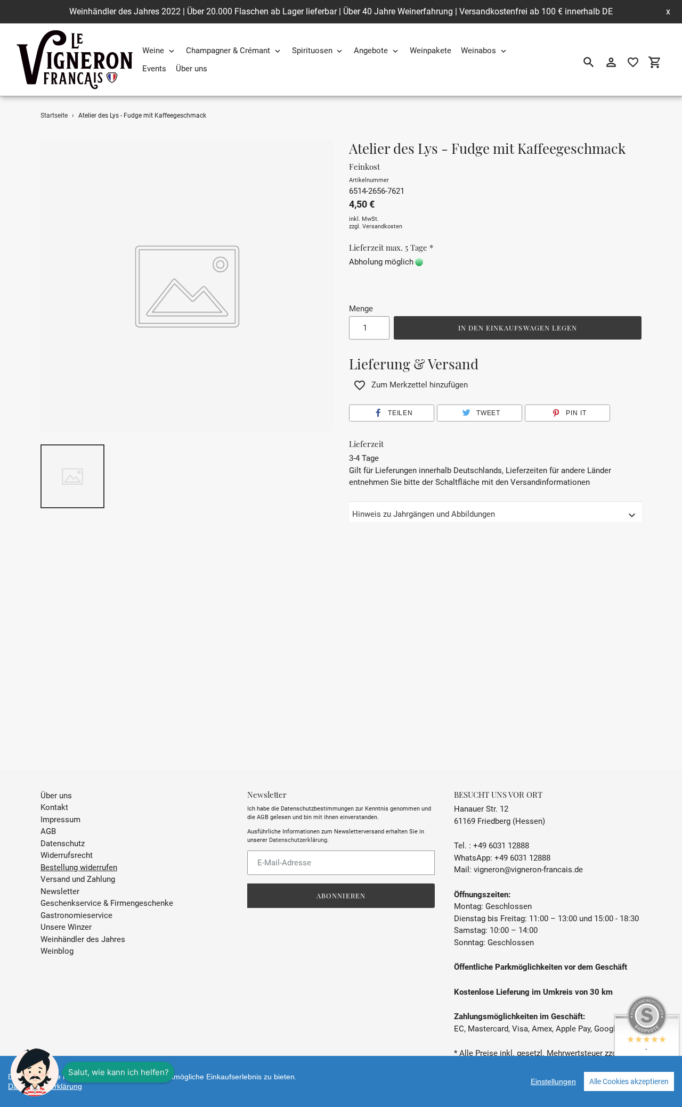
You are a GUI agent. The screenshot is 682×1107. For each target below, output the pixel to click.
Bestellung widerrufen (78, 867)
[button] (392, 413)
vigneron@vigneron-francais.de (528, 869)
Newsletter (59, 891)
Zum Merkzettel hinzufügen (419, 385)
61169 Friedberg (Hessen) (499, 821)
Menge (361, 308)
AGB (48, 831)
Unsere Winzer (66, 927)
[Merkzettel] (633, 62)
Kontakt (54, 807)
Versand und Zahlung (77, 879)
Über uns (56, 795)
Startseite (54, 115)
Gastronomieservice (76, 915)
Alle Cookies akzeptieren (629, 1081)
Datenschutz (62, 843)
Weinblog (57, 951)
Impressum (60, 819)
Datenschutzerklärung (298, 840)
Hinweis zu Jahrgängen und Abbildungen (423, 514)
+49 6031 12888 (522, 858)
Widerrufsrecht (66, 855)
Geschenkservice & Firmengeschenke (106, 903)
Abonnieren (340, 895)
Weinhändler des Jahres (82, 939)
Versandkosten (382, 226)
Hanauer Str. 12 (481, 809)
